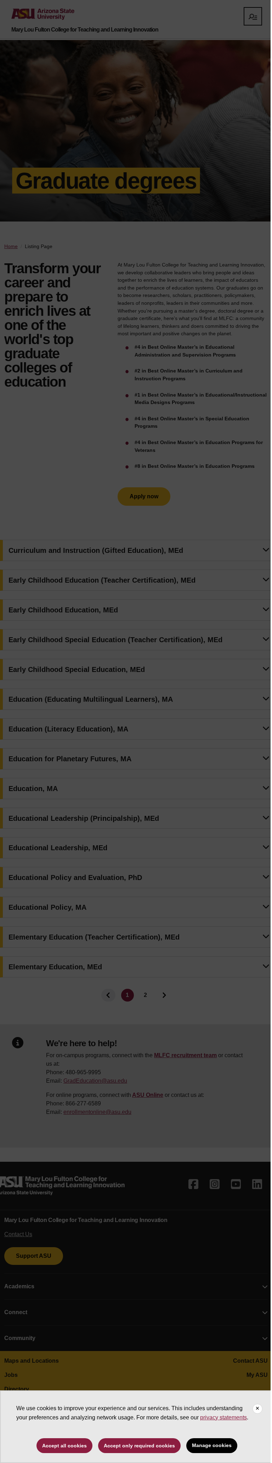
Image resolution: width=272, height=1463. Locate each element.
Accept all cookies (64, 1445)
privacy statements (223, 1417)
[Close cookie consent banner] (257, 1409)
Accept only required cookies (139, 1445)
